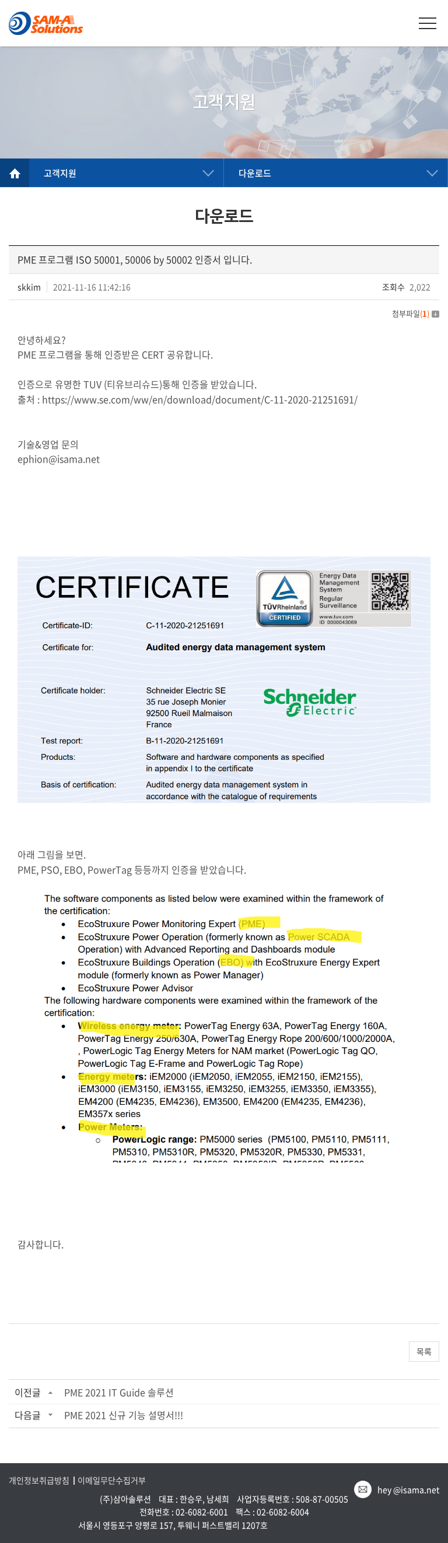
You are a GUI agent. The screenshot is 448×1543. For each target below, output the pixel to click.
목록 (424, 1351)
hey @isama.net (408, 1489)
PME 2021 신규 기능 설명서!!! (123, 1415)
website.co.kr (344, 1525)
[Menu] (427, 23)
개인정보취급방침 (39, 1480)
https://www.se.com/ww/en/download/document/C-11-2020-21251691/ (200, 399)
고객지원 (60, 173)
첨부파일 (410, 313)
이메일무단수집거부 (112, 1480)
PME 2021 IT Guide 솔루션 (119, 1392)
